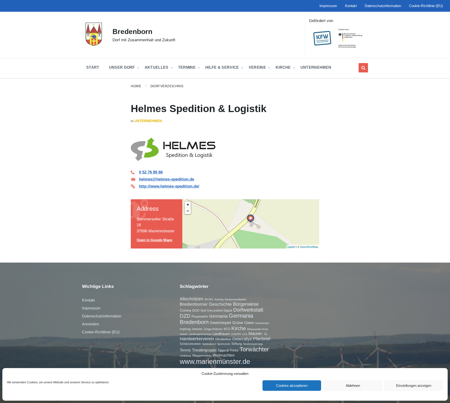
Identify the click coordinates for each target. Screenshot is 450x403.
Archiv (209, 299)
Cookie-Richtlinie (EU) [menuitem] (426, 6)
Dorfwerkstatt (248, 310)
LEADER (236, 334)
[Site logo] (93, 44)
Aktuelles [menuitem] (157, 67)
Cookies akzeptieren (292, 386)
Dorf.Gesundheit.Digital (216, 310)
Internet (197, 329)
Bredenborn (132, 31)
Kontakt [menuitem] (351, 6)
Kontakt (88, 300)
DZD (185, 316)
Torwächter (254, 349)
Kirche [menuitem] (283, 67)
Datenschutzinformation (101, 316)
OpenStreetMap (309, 247)
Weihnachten (224, 355)
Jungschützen (212, 329)
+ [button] (188, 204)
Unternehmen (148, 121)
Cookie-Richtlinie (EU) (101, 332)
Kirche (238, 328)
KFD (227, 329)
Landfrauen (221, 334)
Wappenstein (201, 355)
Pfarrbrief (261, 338)
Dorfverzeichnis (167, 86)
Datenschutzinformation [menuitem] (383, 6)
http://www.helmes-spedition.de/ (169, 186)
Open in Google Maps (154, 240)
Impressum (91, 308)
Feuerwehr (199, 316)
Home (136, 86)
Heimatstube (262, 323)
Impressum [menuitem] (328, 6)
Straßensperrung (252, 344)
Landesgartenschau (200, 334)
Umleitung (185, 355)
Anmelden (90, 324)
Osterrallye (242, 338)
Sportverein (223, 344)
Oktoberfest (223, 339)
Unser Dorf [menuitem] (122, 67)
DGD (195, 310)
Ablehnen (353, 386)
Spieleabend (209, 344)
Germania (218, 316)
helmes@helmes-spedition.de (166, 179)
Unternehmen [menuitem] (315, 67)
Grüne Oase (243, 322)
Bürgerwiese (246, 304)
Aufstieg (219, 299)
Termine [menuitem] (187, 67)
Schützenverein (190, 344)
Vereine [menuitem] (257, 67)
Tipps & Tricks (228, 350)
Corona (185, 310)
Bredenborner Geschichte (206, 304)
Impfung (185, 329)
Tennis (185, 350)
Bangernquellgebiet (235, 299)
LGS (244, 334)
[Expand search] (363, 67)
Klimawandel (254, 329)
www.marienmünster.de (215, 361)
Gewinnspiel (220, 322)
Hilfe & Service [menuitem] (222, 67)
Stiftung (236, 344)
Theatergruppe (204, 350)
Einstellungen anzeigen (413, 386)
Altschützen (191, 298)
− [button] (188, 210)
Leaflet (291, 247)
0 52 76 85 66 (151, 172)
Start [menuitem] (92, 67)
